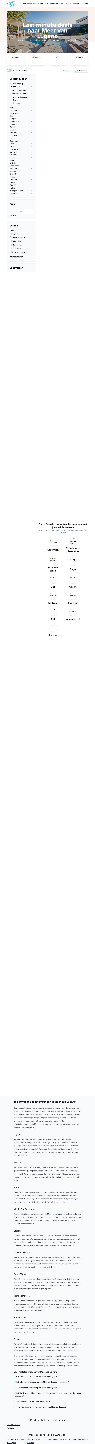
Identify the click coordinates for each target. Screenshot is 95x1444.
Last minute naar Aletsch (78, 1439)
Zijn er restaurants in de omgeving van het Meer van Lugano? (40, 1407)
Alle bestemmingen (17, 83)
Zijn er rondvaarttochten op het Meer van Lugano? (35, 1387)
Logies (15, 233)
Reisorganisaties (72, 3)
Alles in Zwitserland (19, 90)
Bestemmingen (54, 3)
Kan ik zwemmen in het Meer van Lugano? (32, 1401)
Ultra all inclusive (18, 252)
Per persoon (13, 215)
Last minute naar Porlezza (13, 1426)
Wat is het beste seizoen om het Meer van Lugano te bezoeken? (41, 1382)
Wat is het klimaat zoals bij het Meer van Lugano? (35, 1376)
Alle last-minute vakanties (34, 3)
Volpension (16, 241)
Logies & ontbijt (18, 237)
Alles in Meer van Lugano (20, 98)
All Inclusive (16, 248)
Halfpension (17, 244)
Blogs (85, 3)
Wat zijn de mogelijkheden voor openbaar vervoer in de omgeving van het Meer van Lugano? (47, 1394)
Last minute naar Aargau (57, 1439)
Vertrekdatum (82, 70)
